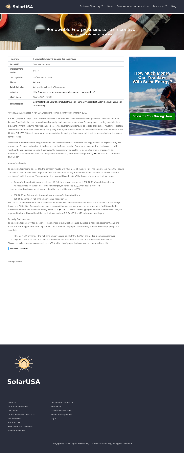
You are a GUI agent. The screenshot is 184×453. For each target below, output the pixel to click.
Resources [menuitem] (158, 7)
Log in (53, 418)
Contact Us (13, 410)
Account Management (61, 414)
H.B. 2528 (98, 153)
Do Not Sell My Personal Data (21, 414)
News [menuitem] (110, 6)
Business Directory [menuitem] (90, 7)
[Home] (20, 6)
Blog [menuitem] (173, 6)
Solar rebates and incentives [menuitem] (133, 6)
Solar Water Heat (41, 102)
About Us (12, 402)
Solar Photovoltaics (107, 102)
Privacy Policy (14, 418)
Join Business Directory (62, 402)
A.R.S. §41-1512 (60, 210)
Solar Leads (56, 406)
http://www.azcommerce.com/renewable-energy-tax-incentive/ (64, 92)
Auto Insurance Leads (18, 406)
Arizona (36, 82)
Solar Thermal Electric (60, 102)
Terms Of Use (14, 422)
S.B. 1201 (20, 133)
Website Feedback (16, 430)
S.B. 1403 (12, 119)
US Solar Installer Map (61, 410)
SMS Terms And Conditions (20, 426)
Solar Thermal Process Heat (84, 102)
